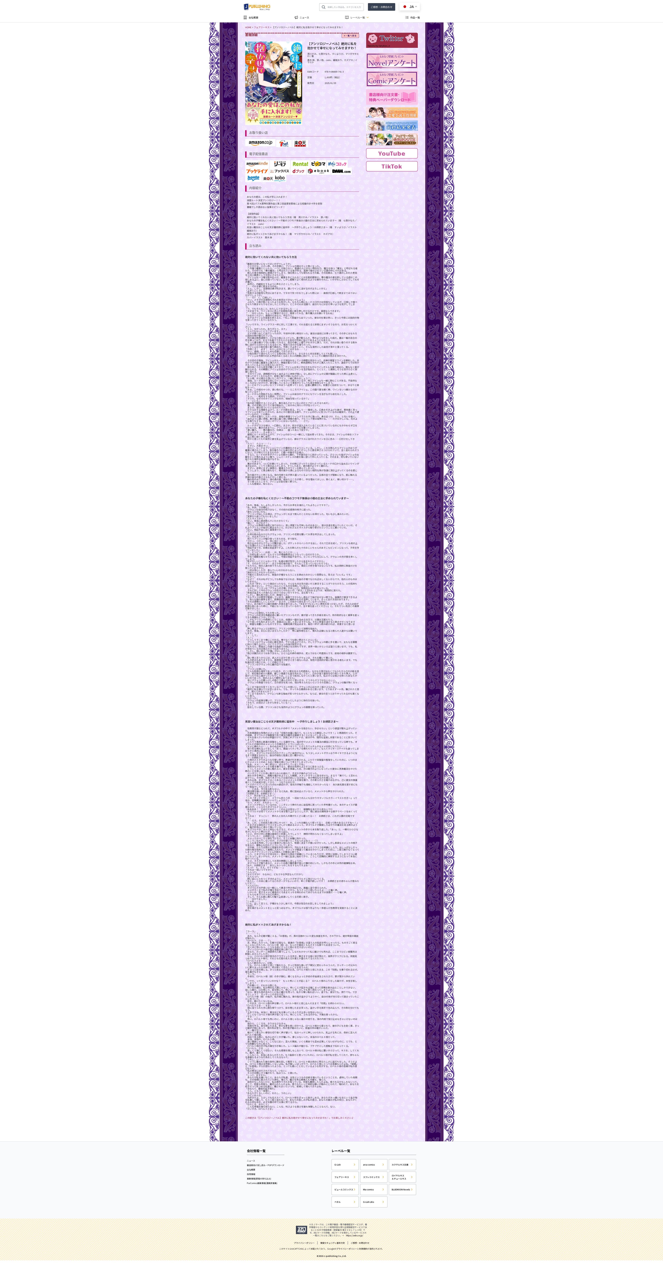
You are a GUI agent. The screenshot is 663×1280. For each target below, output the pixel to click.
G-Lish (337, 1164)
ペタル (337, 1201)
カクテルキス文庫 (400, 1164)
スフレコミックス (371, 1177)
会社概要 (253, 17)
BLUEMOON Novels (401, 1189)
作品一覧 (415, 17)
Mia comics (368, 1189)
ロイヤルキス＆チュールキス (399, 1177)
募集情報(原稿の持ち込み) (259, 1178)
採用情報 (251, 1174)
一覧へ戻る (350, 35)
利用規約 (363, 1248)
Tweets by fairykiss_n (378, 45)
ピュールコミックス (343, 1189)
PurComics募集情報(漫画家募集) (262, 1183)
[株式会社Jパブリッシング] (257, 7)
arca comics (369, 1164)
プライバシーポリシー (346, 1248)
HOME (248, 27)
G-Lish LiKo (368, 1201)
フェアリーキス (262, 27)
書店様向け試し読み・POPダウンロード (265, 1165)
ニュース (304, 17)
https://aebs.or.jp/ (354, 1235)
